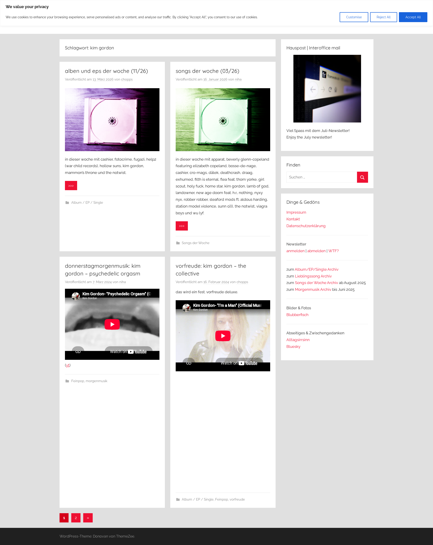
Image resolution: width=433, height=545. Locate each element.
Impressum (296, 212)
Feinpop (77, 381)
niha (238, 79)
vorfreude (237, 499)
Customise (354, 17)
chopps (127, 79)
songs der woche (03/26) (207, 70)
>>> (71, 186)
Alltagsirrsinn (298, 339)
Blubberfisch (297, 314)
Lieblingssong (307, 276)
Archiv (326, 276)
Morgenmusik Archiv (313, 289)
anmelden (295, 251)
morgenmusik (96, 381)
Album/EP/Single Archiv (317, 269)
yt (67, 365)
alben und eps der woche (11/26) (106, 70)
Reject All (384, 17)
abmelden (316, 251)
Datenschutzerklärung (306, 226)
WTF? (333, 251)
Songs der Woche (196, 243)
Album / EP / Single (87, 203)
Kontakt (293, 219)
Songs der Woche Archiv (316, 282)
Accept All (413, 17)
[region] (216, 13)
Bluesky (293, 346)
